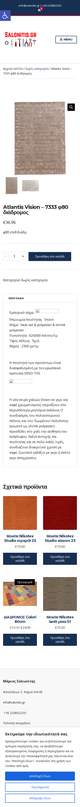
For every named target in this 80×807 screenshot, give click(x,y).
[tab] (40, 298)
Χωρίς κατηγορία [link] (37, 69)
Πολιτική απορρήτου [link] (17, 723)
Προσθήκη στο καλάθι (50, 256)
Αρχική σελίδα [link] (13, 69)
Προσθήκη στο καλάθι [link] (20, 559)
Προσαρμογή (40, 787)
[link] (5, 15)
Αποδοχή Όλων (40, 776)
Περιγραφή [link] (16, 298)
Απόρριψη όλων (40, 798)
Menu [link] (67, 39)
